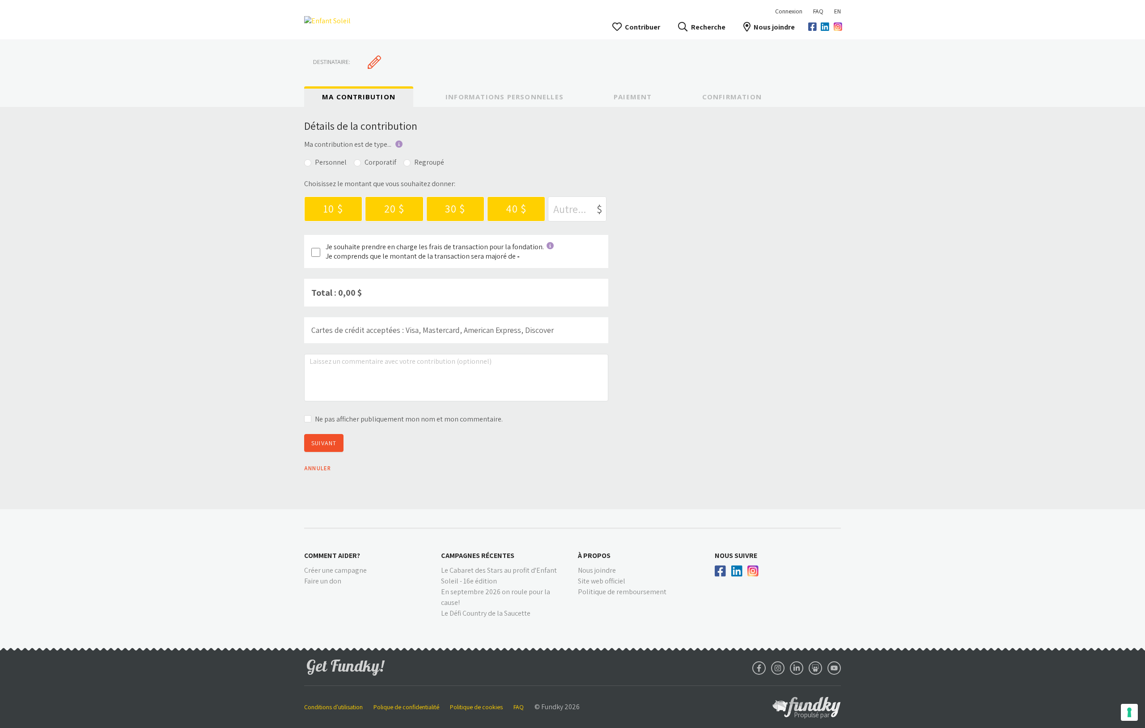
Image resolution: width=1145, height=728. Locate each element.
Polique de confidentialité (406, 707)
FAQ (818, 11)
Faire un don (322, 581)
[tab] (358, 96)
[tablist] (572, 96)
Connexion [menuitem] (788, 11)
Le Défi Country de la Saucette (485, 613)
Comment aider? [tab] (332, 555)
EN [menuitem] (837, 11)
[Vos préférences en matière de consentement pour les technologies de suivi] (1129, 712)
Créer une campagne (335, 570)
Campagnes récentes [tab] (477, 555)
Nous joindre (774, 27)
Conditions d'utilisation (333, 707)
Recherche (708, 27)
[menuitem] (818, 11)
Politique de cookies (476, 707)
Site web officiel (601, 581)
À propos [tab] (594, 555)
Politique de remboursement (622, 591)
